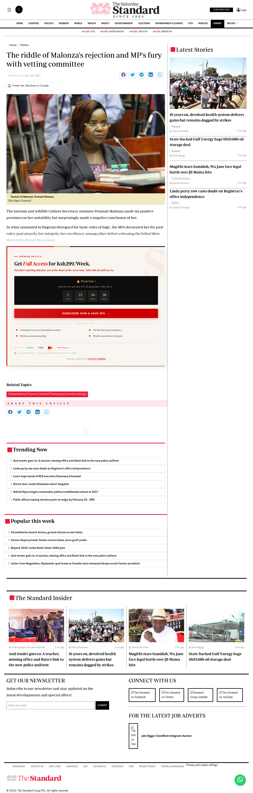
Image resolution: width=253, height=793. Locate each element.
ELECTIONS (144, 23)
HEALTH (92, 23)
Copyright (117, 767)
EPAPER (218, 23)
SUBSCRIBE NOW (221, 10)
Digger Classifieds (157, 736)
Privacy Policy (147, 767)
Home (12, 45)
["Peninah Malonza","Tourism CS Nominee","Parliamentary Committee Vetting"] (47, 394)
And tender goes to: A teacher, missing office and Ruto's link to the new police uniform (36, 659)
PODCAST (203, 23)
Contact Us (37, 767)
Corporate (18, 767)
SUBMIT (102, 705)
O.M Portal (99, 767)
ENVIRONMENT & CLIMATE (169, 23)
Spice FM (140, 32)
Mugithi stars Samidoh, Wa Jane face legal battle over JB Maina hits (156, 659)
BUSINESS (64, 23)
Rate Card (55, 767)
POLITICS (48, 23)
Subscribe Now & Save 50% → (86, 313)
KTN (190, 23)
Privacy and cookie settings (202, 765)
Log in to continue (97, 358)
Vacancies (72, 767)
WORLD (78, 23)
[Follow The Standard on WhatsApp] (240, 780)
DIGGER (231, 23)
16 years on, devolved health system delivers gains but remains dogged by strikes (92, 659)
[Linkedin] (202, 695)
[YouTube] (232, 695)
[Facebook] (144, 695)
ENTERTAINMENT (124, 23)
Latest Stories (194, 49)
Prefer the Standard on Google (31, 85)
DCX (85, 767)
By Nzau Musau (16, 76)
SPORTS (105, 23)
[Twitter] (173, 695)
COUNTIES (34, 23)
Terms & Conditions (172, 767)
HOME (19, 23)
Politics (24, 45)
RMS (131, 767)
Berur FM (164, 32)
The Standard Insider (43, 597)
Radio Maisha (114, 32)
